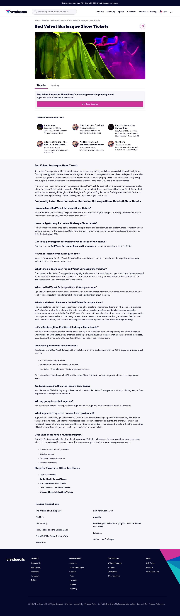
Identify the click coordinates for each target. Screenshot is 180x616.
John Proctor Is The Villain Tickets (55, 488)
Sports (121, 11)
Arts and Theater (59, 20)
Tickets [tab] (41, 85)
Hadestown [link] (41, 542)
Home (37, 20)
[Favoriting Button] (142, 26)
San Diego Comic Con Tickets (53, 483)
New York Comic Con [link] (103, 511)
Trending (111, 11)
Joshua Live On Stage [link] (103, 539)
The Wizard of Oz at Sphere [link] (49, 511)
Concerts (131, 11)
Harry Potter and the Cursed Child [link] (52, 530)
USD (165, 11)
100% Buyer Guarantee (101, 3)
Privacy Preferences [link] (157, 604)
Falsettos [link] (97, 533)
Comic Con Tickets (48, 475)
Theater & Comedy (148, 11)
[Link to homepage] (17, 12)
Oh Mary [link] (40, 517)
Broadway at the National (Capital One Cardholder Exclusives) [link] (117, 525)
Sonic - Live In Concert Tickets (53, 479)
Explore (100, 11)
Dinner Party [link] (42, 523)
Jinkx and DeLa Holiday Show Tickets (56, 492)
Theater (45, 20)
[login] (171, 11)
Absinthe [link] (97, 517)
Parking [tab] (54, 85)
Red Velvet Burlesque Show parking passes (72, 246)
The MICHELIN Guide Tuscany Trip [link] (52, 536)
